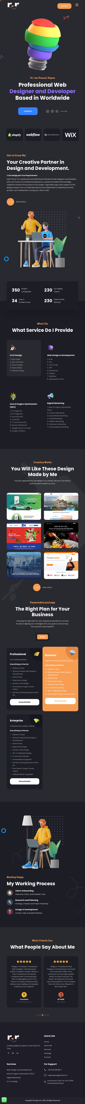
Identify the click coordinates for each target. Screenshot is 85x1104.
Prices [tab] (42, 637)
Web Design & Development (61, 355)
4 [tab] (45, 1015)
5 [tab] (48, 1015)
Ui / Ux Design (12, 1081)
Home (46, 1042)
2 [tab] (40, 1015)
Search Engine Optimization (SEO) (20, 1074)
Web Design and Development (19, 1070)
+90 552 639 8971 (54, 1070)
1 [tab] (37, 1015)
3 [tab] (42, 1015)
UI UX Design (16, 355)
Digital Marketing (55, 403)
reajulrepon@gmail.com (57, 1075)
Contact (64, 6)
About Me (48, 1045)
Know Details (24, 702)
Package (47, 1053)
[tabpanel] (42, 719)
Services (47, 1049)
